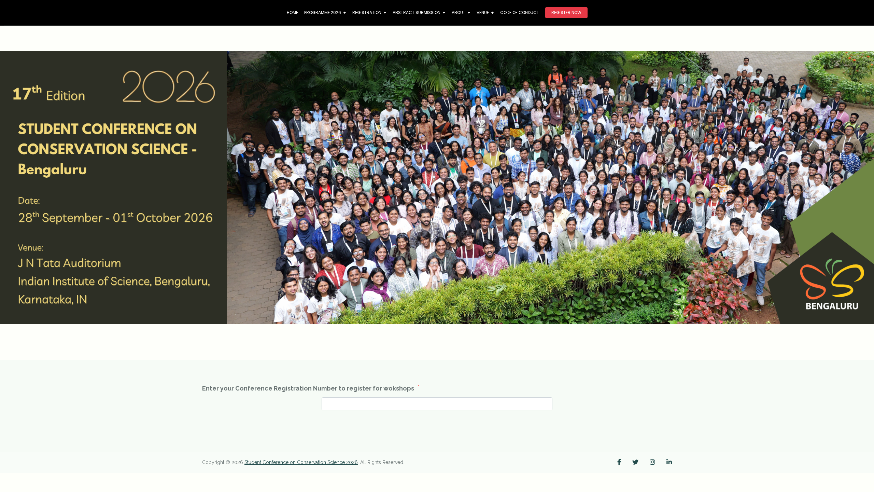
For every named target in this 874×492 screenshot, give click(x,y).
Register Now (566, 12)
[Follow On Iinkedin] (669, 462)
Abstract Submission (419, 12)
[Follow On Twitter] (635, 462)
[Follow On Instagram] (652, 462)
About (461, 12)
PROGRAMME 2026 (325, 12)
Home (292, 12)
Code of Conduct (519, 12)
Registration (369, 12)
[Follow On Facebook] (619, 462)
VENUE (485, 12)
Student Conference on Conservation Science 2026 (301, 462)
